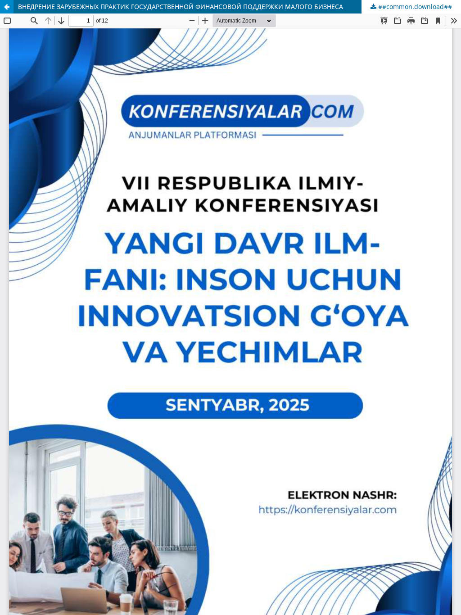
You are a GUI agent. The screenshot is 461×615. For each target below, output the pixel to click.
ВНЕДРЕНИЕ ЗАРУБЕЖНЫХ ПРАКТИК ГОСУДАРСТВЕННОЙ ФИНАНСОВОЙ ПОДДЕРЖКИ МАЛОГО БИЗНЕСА (180, 6)
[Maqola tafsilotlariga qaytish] (7, 7)
